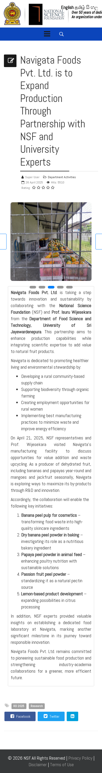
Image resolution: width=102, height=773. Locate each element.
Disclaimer (38, 764)
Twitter (54, 716)
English (67, 7)
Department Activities (62, 177)
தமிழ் (80, 7)
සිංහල (92, 7)
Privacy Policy (80, 758)
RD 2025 (18, 706)
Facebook (22, 716)
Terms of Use (62, 764)
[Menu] (47, 34)
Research (37, 706)
